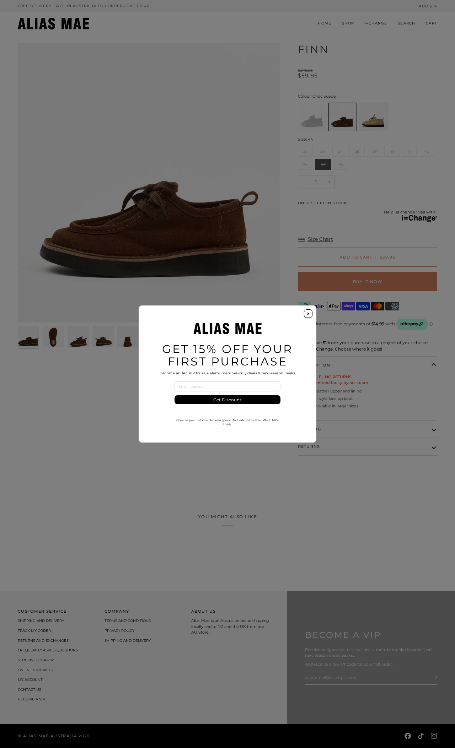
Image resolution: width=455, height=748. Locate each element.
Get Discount (227, 399)
